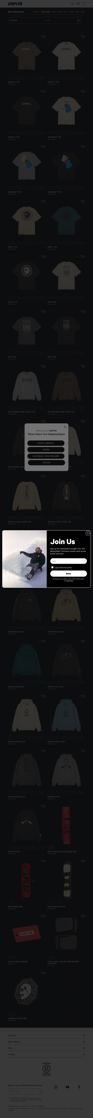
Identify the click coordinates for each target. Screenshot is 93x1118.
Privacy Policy (69, 580)
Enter (68, 573)
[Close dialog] (88, 533)
